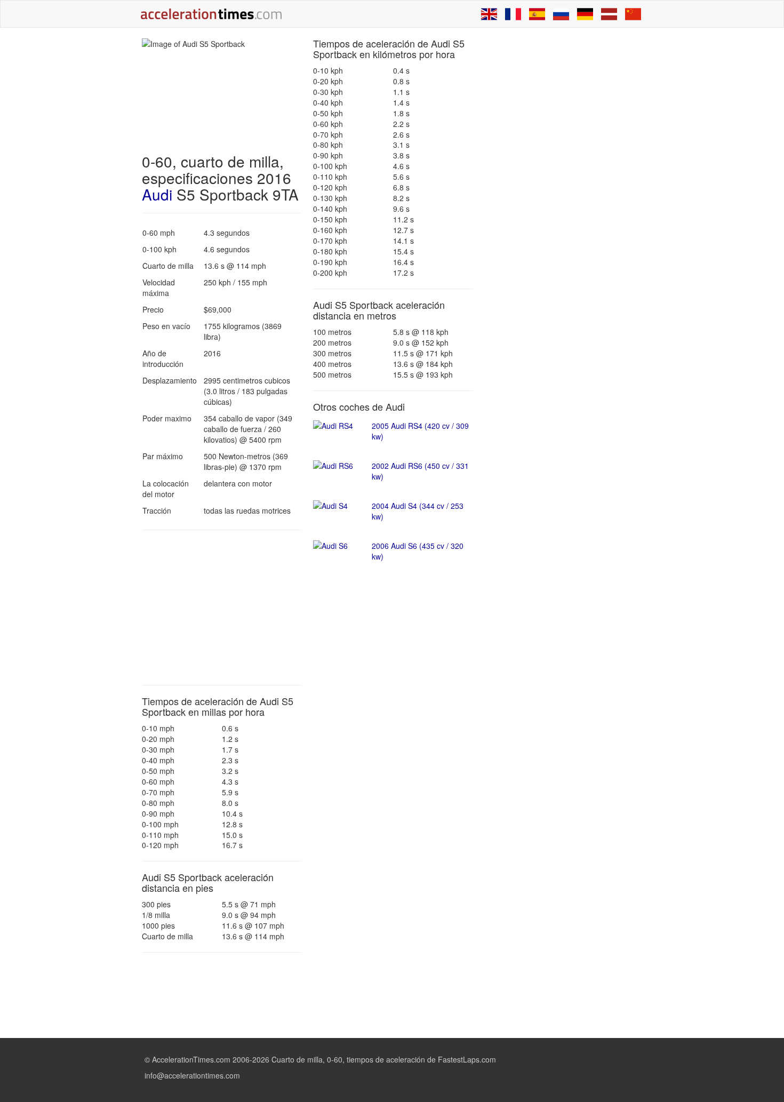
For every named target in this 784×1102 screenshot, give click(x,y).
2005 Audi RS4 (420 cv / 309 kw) (420, 431)
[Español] (537, 14)
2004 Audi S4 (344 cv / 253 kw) (417, 511)
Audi (157, 194)
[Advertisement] (222, 607)
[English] (489, 14)
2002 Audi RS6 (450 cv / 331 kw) (420, 471)
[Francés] (513, 14)
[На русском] (561, 14)
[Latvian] (609, 14)
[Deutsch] (585, 14)
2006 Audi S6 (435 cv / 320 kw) (417, 551)
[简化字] (633, 14)
